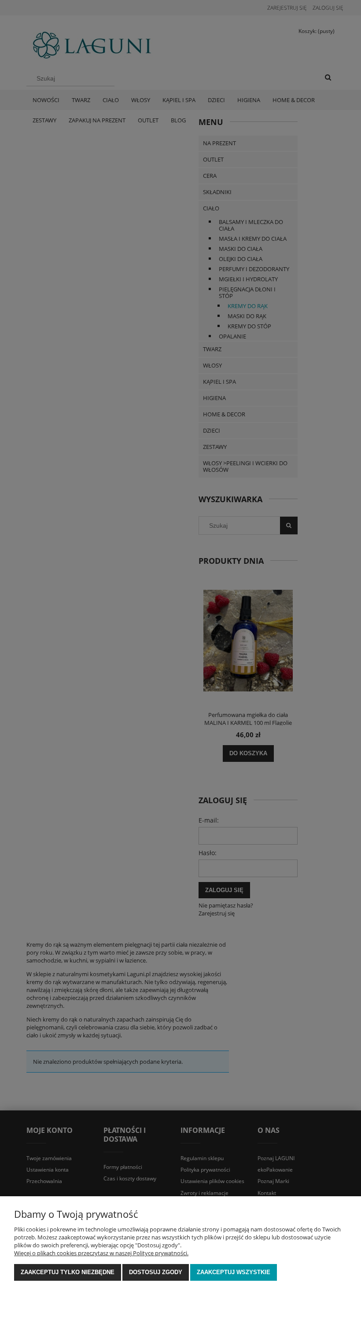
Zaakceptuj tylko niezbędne (67, 1272)
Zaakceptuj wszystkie (233, 1272)
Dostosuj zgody (155, 1272)
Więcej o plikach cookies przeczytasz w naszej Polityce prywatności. (101, 1253)
